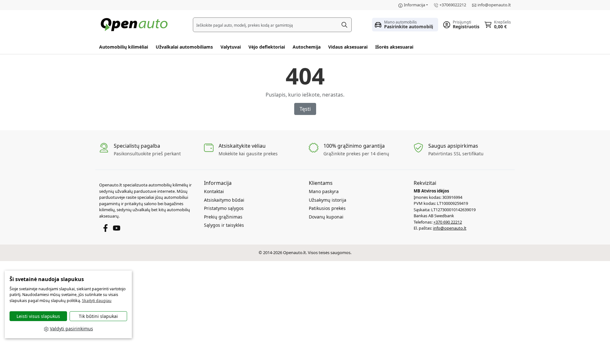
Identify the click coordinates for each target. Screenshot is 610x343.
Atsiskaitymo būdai (224, 200)
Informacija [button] (414, 5)
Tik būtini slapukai (98, 316)
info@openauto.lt (494, 5)
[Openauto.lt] (135, 24)
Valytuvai (230, 47)
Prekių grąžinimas (223, 217)
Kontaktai (214, 191)
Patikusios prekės (327, 208)
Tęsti (305, 108)
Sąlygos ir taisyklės (224, 225)
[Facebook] (105, 228)
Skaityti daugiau (97, 300)
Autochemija (307, 47)
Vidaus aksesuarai (348, 47)
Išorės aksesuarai (394, 47)
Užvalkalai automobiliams (184, 47)
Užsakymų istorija (327, 200)
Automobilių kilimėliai (123, 47)
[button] (405, 24)
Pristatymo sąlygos (224, 208)
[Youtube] (116, 228)
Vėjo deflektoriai (266, 47)
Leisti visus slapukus (38, 316)
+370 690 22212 (447, 222)
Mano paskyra (324, 191)
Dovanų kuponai (326, 217)
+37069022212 (452, 5)
